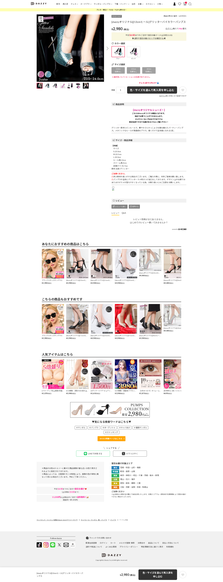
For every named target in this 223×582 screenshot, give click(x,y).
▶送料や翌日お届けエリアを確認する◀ (148, 38)
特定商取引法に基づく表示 (152, 547)
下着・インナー (121, 4)
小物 (159, 4)
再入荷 (65, 4)
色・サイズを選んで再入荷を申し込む (158, 574)
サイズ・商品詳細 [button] (124, 140)
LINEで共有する (95, 453)
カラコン (149, 4)
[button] (107, 48)
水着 (140, 4)
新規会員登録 (91, 543)
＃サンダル (80, 428)
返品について (153, 543)
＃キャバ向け (124, 428)
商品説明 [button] (120, 104)
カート (113, 543)
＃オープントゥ (108, 428)
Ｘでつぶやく (132, 453)
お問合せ (141, 543)
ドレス (73, 4)
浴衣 (133, 4)
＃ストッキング (111, 432)
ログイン (169, 28)
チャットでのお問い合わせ (100, 538)
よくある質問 (111, 547)
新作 (58, 4)
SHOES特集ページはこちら (111, 438)
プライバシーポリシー (129, 547)
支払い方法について (170, 543)
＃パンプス (93, 428)
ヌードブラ (85, 4)
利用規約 (170, 547)
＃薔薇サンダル (140, 428)
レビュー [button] (120, 200)
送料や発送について (94, 547)
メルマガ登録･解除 (127, 543)
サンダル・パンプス (102, 4)
